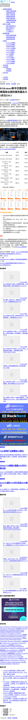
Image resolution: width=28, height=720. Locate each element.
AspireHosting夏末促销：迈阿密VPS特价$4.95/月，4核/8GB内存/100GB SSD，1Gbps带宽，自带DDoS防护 (15, 672)
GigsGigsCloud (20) (18, 638)
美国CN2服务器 (10, 14)
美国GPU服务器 (10, 22)
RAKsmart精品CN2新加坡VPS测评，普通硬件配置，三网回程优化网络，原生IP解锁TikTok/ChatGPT (15, 284)
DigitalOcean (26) (14, 634)
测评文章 (5, 65)
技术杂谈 (5, 72)
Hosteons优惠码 (10, 50)
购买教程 (8, 71)
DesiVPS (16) (5, 645)
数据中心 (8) (22, 658)
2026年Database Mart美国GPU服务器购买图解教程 (13, 259)
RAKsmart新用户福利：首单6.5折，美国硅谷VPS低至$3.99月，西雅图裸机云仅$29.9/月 (15, 299)
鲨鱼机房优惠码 (10, 46)
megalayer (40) (13, 628)
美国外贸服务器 (10, 18)
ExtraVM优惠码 (10, 52)
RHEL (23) (5, 636)
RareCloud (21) (9, 638)
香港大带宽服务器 (11, 35)
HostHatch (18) (19, 641)
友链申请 (5, 79)
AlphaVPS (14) (14, 648)
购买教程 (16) (12, 645)
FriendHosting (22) (12, 636)
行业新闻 (13, 84)
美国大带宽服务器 (11, 11)
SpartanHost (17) (16, 643)
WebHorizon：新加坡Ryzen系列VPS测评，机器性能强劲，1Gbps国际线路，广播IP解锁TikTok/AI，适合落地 (15, 689)
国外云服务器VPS (11, 26)
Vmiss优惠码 (9, 56)
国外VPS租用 (6, 24)
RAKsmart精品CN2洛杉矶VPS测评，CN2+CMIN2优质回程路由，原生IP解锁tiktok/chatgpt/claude (15, 381)
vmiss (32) (4, 631)
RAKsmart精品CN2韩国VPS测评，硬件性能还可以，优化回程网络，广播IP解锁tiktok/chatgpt (15, 315)
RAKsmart (15, 103)
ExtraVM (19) (14, 639)
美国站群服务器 (10, 13)
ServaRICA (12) (6, 651)
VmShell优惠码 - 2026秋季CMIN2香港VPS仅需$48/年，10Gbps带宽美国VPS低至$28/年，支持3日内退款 (15, 700)
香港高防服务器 (10, 39)
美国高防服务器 (10, 16)
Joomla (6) (4, 663)
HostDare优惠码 (10, 59)
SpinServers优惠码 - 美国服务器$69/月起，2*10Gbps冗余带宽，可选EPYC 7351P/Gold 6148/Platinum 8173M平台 (15, 694)
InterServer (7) (9, 660)
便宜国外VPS (10, 29)
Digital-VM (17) (8, 643)
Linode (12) (5, 653)
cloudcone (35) (13, 630)
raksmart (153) (9, 627)
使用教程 (8, 69)
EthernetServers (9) (14, 656)
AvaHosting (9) (5, 656)
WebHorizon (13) (15, 650)
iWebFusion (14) (22, 648)
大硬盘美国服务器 (11, 20)
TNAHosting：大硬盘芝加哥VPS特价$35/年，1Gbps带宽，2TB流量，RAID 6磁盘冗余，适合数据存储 (15, 683)
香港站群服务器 (10, 37)
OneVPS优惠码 (10, 57)
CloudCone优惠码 (11, 48)
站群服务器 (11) (12, 653)
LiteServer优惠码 (10, 61)
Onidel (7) (10, 662)
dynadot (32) (18, 631)
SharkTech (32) (11, 631)
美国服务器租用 (7, 9)
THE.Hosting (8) (15, 658)
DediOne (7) (4, 662)
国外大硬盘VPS (10, 28)
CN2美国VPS (9, 31)
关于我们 (5, 77)
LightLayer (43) (6, 628)
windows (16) (15, 646)
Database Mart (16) (7, 646)
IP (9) (9, 658)
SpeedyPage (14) (6, 648)
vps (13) (9, 650)
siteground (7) (16, 660)
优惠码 (5, 41)
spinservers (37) (6, 630)
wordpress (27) (12, 633)
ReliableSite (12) (14, 651)
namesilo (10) (5, 655)
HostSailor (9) (4, 658)
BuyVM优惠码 (10, 54)
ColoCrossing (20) (6, 639)
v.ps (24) (21, 634)
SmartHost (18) (6, 641)
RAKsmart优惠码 (10, 42)
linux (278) (2, 627)
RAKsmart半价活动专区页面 (7, 149)
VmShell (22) (20, 636)
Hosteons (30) (5, 633)
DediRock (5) (10, 663)
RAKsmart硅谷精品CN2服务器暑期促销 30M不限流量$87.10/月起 (15, 365)
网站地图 (14, 718)
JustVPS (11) (19, 653)
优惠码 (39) (20, 628)
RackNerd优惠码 (10, 44)
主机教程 (5, 67)
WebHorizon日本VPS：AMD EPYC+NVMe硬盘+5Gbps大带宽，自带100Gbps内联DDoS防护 (15, 678)
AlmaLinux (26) (6, 634)
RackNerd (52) (16, 627)
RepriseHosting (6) (17, 662)
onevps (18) (12, 641)
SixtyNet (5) (16, 663)
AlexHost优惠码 (10, 63)
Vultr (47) (22, 627)
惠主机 (13, 2)
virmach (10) (12, 655)
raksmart (6, 255)
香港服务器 (6, 33)
